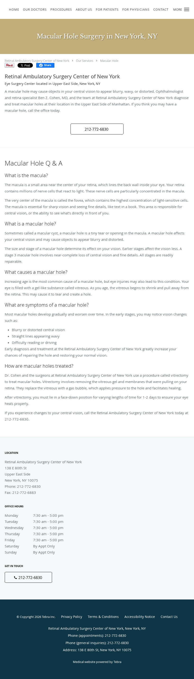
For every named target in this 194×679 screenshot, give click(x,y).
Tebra (117, 662)
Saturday (30, 546)
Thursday (34, 533)
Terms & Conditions (103, 616)
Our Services (84, 60)
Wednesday (34, 527)
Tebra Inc (48, 617)
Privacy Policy (71, 616)
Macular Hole (109, 60)
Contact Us (169, 616)
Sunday (30, 552)
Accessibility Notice (139, 616)
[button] (186, 9)
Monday (34, 515)
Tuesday (34, 521)
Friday (34, 539)
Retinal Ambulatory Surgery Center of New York (37, 60)
